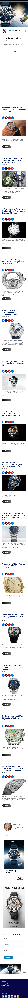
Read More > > (15, 828)
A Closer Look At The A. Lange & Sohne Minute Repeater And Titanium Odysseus (13, 211)
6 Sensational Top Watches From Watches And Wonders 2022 (13, 363)
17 (24, 814)
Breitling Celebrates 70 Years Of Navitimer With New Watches (13, 718)
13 (12, 814)
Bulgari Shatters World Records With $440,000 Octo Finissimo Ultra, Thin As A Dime (13, 769)
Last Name (6, 944)
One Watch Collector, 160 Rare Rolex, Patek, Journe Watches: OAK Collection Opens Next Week (13, 60)
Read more (5, 96)
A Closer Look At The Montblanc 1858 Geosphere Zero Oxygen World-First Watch (12, 465)
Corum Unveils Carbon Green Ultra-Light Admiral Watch (13, 616)
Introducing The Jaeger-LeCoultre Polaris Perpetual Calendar (12, 667)
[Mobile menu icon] (26, 31)
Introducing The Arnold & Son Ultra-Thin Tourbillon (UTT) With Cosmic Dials (13, 160)
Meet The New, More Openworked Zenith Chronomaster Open (10, 312)
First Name (6, 938)
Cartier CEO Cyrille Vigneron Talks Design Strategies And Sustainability (13, 262)
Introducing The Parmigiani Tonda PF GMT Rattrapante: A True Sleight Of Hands (13, 515)
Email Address (8, 951)
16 (21, 814)
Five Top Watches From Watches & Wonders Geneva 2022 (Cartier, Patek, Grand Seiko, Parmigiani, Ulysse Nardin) (12, 416)
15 (18, 814)
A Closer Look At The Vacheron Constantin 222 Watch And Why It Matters (14, 566)
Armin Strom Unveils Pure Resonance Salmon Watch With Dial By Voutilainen (14, 110)
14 (15, 814)
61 (13, 815)
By (4, 62)
